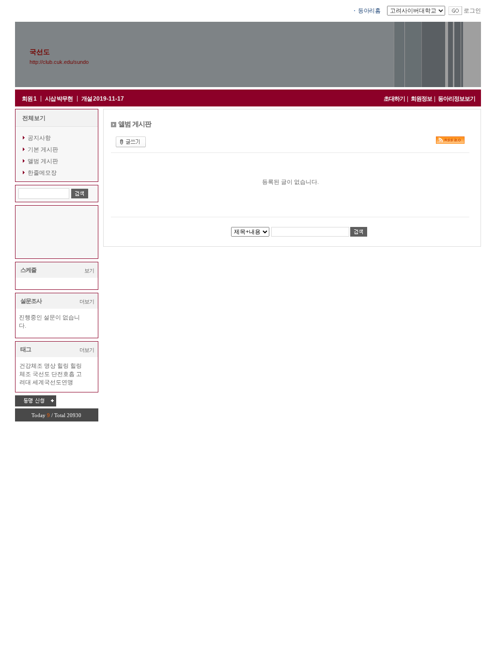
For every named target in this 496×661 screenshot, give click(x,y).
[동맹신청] (35, 400)
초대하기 (394, 98)
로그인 (472, 10)
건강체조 (31, 365)
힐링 (63, 365)
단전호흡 (63, 374)
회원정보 (421, 98)
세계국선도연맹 (52, 382)
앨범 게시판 (43, 161)
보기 (89, 270)
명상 (50, 365)
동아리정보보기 (456, 98)
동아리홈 (369, 10)
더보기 (86, 301)
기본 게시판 (43, 149)
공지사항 (39, 138)
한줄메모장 (42, 172)
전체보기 (34, 118)
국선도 (41, 374)
